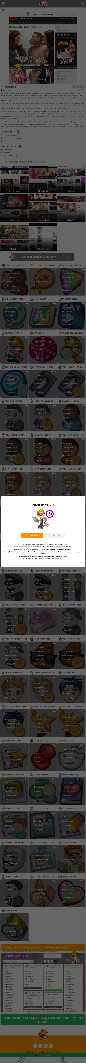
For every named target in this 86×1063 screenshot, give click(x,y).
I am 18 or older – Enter (32, 535)
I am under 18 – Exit (55, 535)
